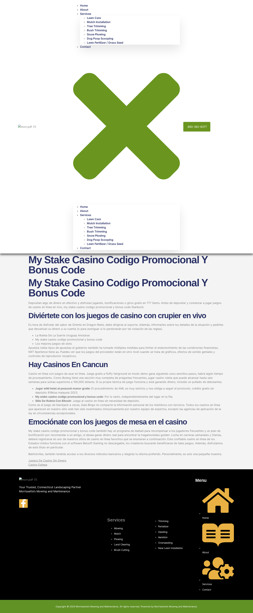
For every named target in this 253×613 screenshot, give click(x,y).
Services (85, 13)
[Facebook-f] (23, 503)
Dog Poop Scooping (100, 38)
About (84, 9)
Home (84, 5)
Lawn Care (94, 18)
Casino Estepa (37, 464)
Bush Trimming (97, 30)
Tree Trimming (96, 26)
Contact (85, 46)
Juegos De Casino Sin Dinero (47, 460)
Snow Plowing (96, 34)
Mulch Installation (98, 22)
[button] (126, 127)
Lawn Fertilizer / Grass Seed (105, 42)
